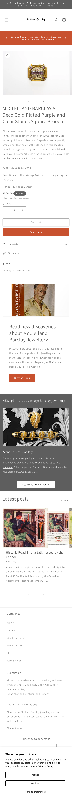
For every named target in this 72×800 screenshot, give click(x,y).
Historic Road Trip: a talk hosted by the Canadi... (35, 554)
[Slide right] (43, 101)
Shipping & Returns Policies (16, 271)
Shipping (6, 198)
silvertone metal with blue (20, 158)
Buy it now (36, 232)
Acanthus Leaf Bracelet (36, 484)
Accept (35, 774)
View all (65, 499)
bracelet (40, 462)
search (10, 622)
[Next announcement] (65, 38)
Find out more (14, 728)
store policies (14, 660)
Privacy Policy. (46, 766)
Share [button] (9, 263)
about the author (16, 637)
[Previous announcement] (6, 38)
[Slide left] (28, 101)
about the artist (15, 645)
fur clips (50, 462)
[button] (6, 20)
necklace (8, 467)
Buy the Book (22, 377)
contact (11, 630)
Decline (35, 783)
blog (9, 652)
